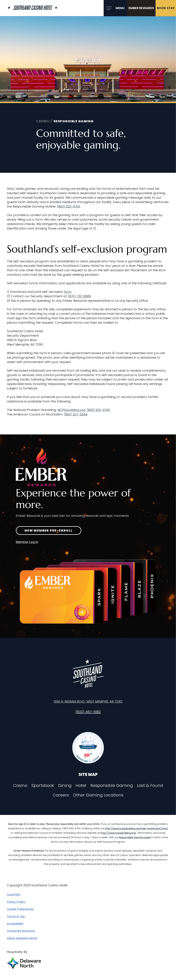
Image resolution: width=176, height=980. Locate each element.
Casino (20, 785)
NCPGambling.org (71, 410)
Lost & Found (150, 785)
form (67, 292)
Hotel (81, 785)
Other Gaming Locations (98, 795)
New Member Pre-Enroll (49, 530)
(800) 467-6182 (88, 711)
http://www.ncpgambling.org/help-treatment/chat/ (136, 828)
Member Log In (27, 542)
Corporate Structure (21, 930)
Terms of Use (16, 916)
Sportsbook (42, 785)
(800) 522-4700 (68, 206)
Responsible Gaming (111, 785)
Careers (61, 795)
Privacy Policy (16, 901)
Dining (65, 785)
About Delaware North (22, 938)
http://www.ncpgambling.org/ (118, 833)
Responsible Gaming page (134, 837)
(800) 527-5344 (75, 414)
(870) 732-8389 (79, 296)
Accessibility (15, 923)
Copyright (13, 894)
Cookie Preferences (20, 909)
